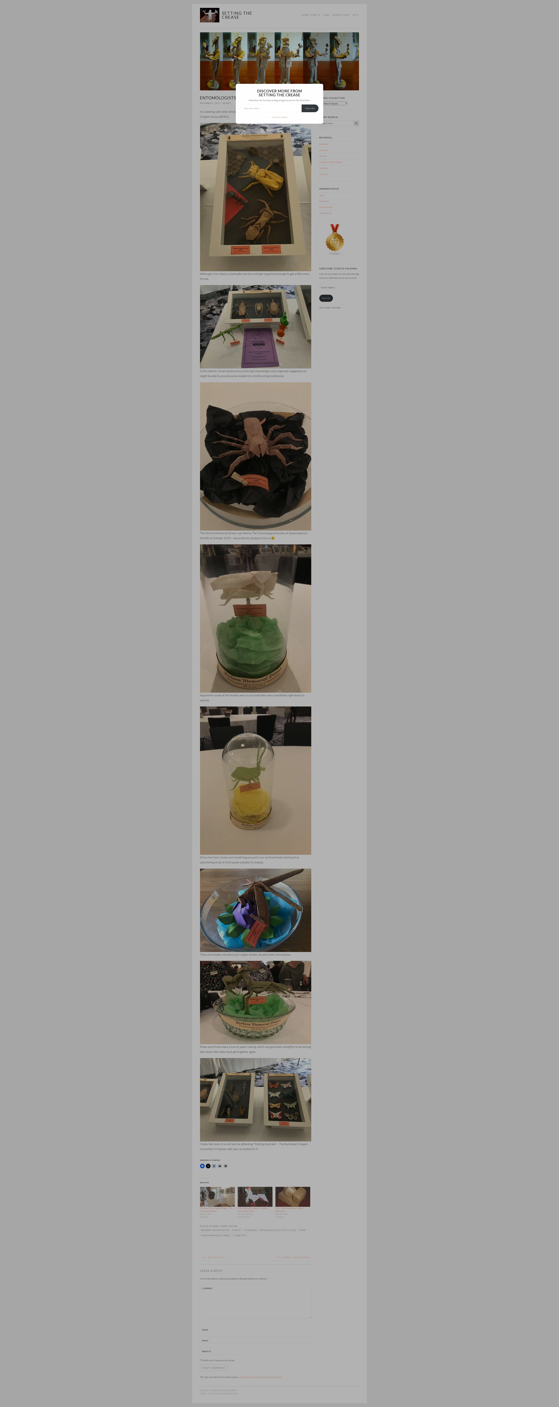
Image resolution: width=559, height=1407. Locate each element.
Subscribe (310, 108)
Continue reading (279, 117)
